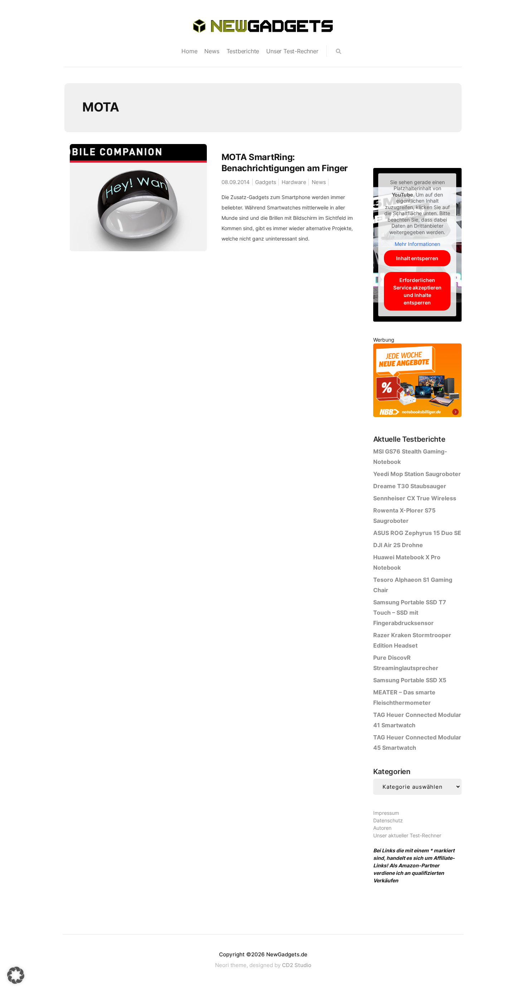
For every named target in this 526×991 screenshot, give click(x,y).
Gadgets (265, 182)
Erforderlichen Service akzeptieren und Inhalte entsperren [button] (417, 291)
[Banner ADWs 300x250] (417, 381)
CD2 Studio (296, 965)
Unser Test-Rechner (292, 51)
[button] (15, 975)
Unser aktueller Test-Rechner (407, 835)
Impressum (386, 813)
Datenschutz (388, 820)
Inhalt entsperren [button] (417, 258)
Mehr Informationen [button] (417, 244)
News (211, 51)
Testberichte (243, 51)
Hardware (294, 182)
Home (189, 51)
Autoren (382, 828)
